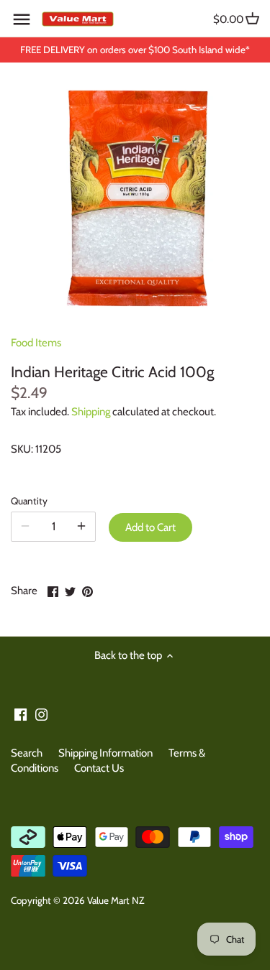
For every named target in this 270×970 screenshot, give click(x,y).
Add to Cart (150, 527)
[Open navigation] (21, 19)
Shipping (90, 411)
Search (26, 753)
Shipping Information (105, 753)
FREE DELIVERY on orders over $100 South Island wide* (135, 49)
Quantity (29, 501)
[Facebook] (20, 713)
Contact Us (99, 768)
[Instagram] (41, 713)
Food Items (36, 342)
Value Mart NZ (115, 900)
